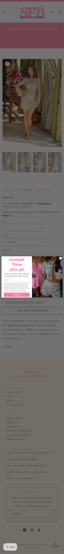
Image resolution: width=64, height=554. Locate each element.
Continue (16, 295)
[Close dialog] (60, 258)
